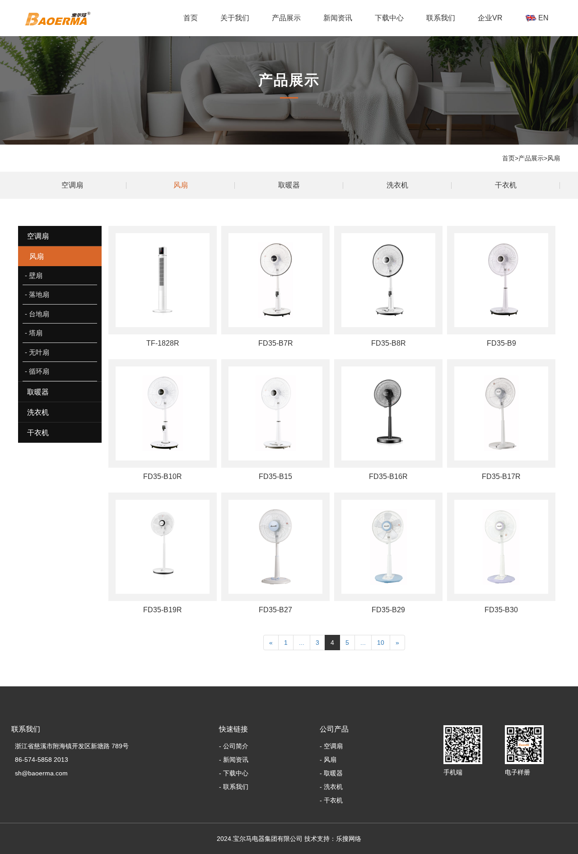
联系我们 (440, 18)
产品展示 (286, 18)
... (301, 642)
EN (542, 18)
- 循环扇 (37, 371)
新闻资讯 (337, 18)
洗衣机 (397, 185)
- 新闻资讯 (233, 759)
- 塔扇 (33, 333)
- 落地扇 (37, 294)
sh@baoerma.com (39, 773)
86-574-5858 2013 (39, 759)
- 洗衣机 (331, 786)
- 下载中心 (233, 773)
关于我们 (234, 18)
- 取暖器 (331, 773)
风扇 (553, 158)
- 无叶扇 (37, 352)
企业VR (490, 18)
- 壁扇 (33, 275)
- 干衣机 (331, 800)
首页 (190, 18)
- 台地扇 (37, 314)
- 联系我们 (233, 786)
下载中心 (389, 18)
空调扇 (72, 185)
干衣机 (286, 39)
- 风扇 (328, 759)
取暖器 (289, 185)
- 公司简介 (233, 746)
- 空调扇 (331, 746)
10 (380, 642)
